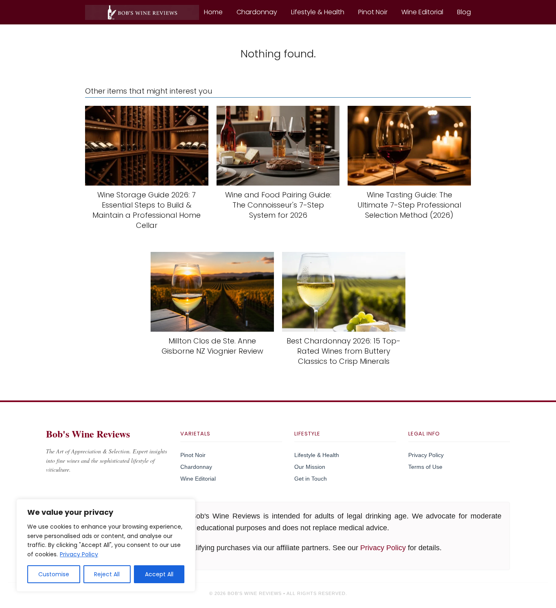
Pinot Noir (372, 12)
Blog (464, 12)
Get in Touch (310, 478)
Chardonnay (256, 12)
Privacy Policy (79, 554)
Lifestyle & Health (317, 12)
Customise (53, 574)
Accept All (159, 574)
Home (213, 12)
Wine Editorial (422, 12)
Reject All (107, 574)
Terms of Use (425, 467)
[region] (105, 545)
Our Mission (309, 467)
